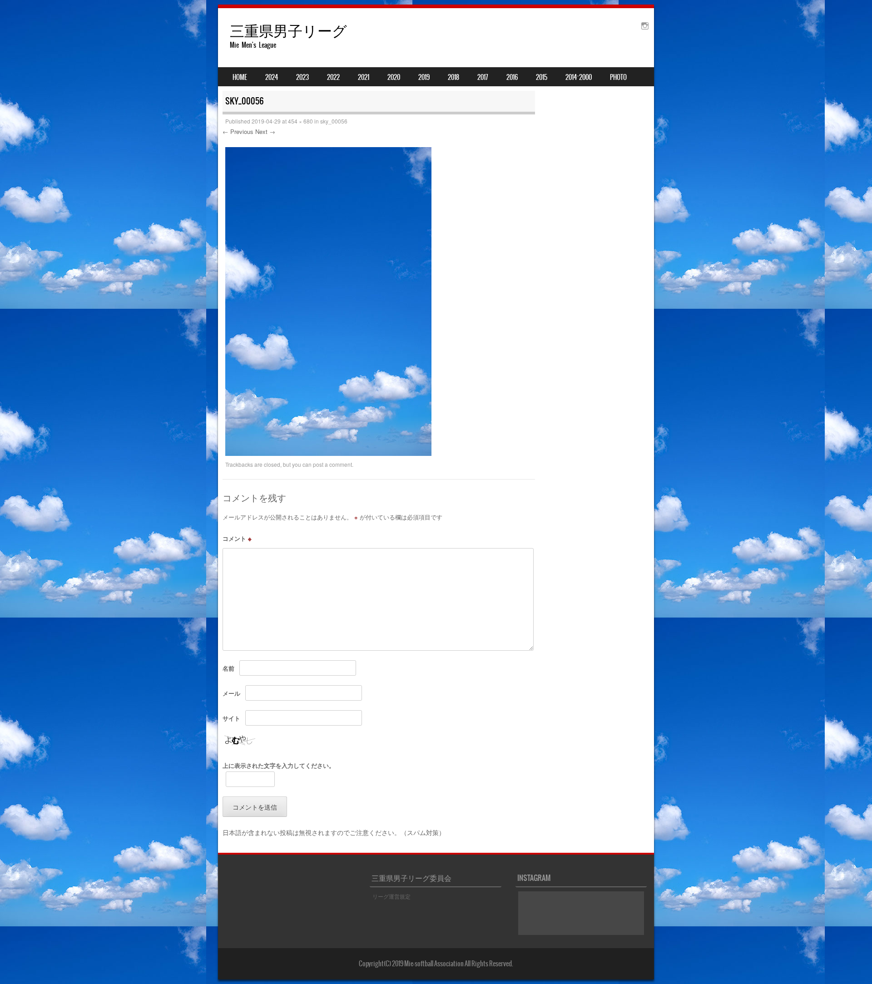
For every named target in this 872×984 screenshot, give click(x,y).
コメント (237, 538)
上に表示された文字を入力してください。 (279, 765)
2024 (271, 77)
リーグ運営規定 (391, 896)
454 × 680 (300, 121)
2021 (363, 77)
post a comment (332, 464)
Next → (265, 131)
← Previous (238, 131)
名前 (228, 668)
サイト (231, 718)
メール (231, 693)
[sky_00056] (328, 453)
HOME (240, 77)
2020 (393, 77)
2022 (333, 77)
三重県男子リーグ (288, 30)
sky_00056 (333, 121)
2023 (302, 77)
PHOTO (618, 77)
